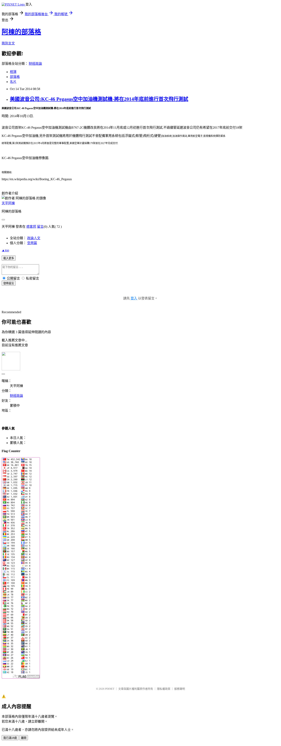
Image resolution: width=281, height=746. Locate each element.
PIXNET (109, 688)
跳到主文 (8, 43)
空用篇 (32, 243)
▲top (5, 250)
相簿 (13, 72)
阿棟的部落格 (21, 32)
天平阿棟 (8, 203)
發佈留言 (8, 283)
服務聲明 (179, 688)
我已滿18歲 (10, 737)
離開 (23, 737)
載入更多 (8, 258)
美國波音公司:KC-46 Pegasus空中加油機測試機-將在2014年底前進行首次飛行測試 (99, 99)
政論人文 (33, 238)
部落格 (15, 77)
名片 (13, 81)
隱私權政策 (163, 688)
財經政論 (35, 63)
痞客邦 (31, 226)
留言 (40, 226)
